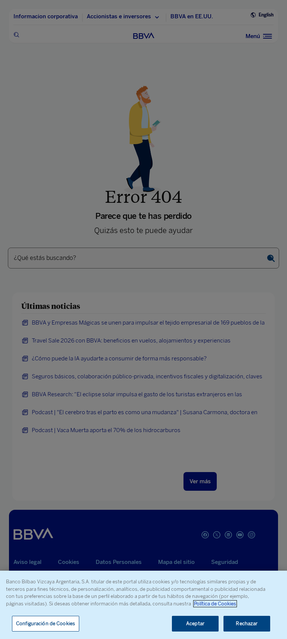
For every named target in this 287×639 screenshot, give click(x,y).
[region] (143, 605)
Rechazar (246, 623)
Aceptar (195, 623)
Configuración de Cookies (45, 623)
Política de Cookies (215, 604)
